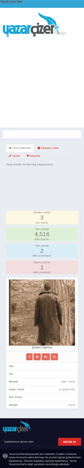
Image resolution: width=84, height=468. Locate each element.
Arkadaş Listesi (49, 147)
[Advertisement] (42, 81)
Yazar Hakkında (21, 147)
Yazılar (15, 155)
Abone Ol (69, 442)
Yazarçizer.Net (11, 2)
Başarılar (34, 155)
